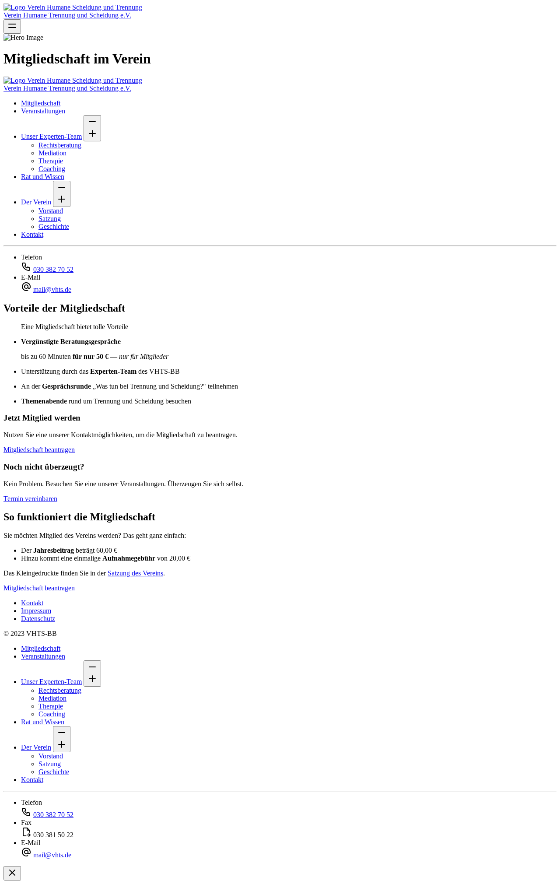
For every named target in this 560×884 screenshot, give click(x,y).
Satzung (49, 218)
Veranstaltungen (43, 111)
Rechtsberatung (59, 145)
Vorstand (50, 210)
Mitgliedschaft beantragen (39, 449)
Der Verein (36, 202)
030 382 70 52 (53, 269)
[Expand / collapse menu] (92, 128)
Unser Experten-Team (51, 136)
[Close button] (12, 873)
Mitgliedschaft (40, 103)
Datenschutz (38, 618)
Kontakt (32, 234)
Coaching (51, 168)
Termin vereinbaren (30, 498)
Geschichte (53, 226)
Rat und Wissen (42, 176)
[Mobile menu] (12, 26)
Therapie (50, 161)
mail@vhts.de (52, 289)
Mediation (52, 153)
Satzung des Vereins (135, 573)
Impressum (36, 610)
